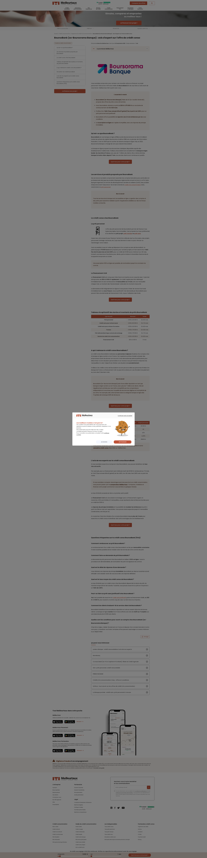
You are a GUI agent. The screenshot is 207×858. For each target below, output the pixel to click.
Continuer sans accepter (124, 417)
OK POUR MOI (122, 442)
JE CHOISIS (104, 442)
